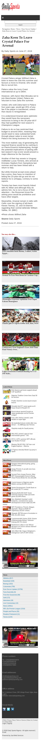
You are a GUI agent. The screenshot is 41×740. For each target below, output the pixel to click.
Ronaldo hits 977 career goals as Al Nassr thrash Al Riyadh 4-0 (23, 407)
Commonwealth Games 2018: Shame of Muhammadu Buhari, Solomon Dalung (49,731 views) (24, 520)
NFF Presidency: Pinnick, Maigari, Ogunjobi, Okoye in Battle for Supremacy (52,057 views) (23, 508)
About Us (29, 720)
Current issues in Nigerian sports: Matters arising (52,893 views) (22, 483)
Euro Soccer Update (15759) (13, 589)
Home (13, 29)
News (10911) (8, 606)
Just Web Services (17, 735)
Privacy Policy (11, 720)
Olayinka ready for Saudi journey (22, 428)
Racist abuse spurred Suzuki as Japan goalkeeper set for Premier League (22, 413)
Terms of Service (21, 720)
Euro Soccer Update (29, 29)
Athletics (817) (8, 578)
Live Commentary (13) (10, 603)
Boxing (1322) (8, 584)
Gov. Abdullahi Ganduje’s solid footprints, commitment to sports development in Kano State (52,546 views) (19, 501)
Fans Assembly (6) (9, 592)
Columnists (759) (9, 586)
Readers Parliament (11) (11, 614)
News (18, 29)
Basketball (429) (8, 581)
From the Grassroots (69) (11, 595)
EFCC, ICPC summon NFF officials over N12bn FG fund (23, 440)
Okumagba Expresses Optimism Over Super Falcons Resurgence (19, 300)
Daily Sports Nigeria (14, 730)
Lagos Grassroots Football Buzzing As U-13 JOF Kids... (19, 372)
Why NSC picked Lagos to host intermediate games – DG (22, 434)
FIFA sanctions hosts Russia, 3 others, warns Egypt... (19, 252)
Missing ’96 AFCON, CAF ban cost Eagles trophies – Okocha (23, 445)
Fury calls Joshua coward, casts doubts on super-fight (22, 418)
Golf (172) (6, 597)
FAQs (4, 720)
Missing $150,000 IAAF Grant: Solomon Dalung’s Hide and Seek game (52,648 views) (23, 494)
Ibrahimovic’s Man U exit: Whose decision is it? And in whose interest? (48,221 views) (23, 526)
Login (4, 723)
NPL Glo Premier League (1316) (14, 608)
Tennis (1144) (7, 617)
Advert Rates (8, 722)
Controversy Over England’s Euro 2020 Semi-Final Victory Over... (20, 348)
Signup (9, 723)
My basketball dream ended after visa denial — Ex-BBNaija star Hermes (24, 424)
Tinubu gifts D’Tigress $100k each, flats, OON (20, 323)
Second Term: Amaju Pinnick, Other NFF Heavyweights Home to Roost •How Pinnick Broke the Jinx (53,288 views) (19, 477)
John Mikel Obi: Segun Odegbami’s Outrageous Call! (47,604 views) (23, 532)
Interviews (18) (8, 600)
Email (4, 732)
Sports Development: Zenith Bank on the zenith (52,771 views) (23, 488)
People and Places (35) (11, 611)
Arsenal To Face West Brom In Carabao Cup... (20, 275)
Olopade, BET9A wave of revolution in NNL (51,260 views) (24, 514)
